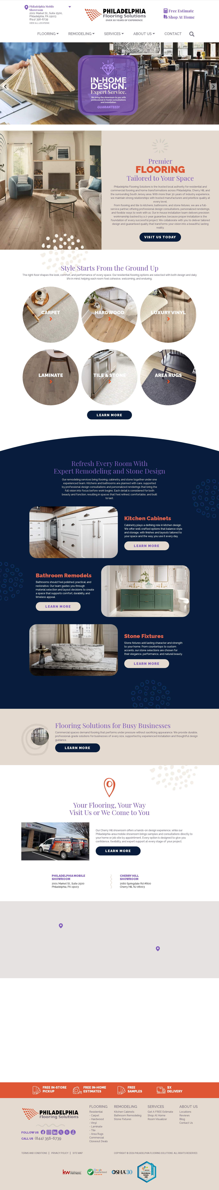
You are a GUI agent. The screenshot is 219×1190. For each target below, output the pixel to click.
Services (112, 34)
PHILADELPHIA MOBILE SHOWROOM (68, 877)
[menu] (109, 33)
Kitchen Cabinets (124, 1111)
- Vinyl (93, 1122)
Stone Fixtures (122, 1119)
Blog (182, 1119)
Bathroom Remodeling (127, 1115)
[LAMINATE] (51, 404)
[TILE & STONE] (109, 404)
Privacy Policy (59, 1153)
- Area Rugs (96, 1133)
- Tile (92, 1130)
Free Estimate (181, 10)
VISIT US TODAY (160, 237)
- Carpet (94, 1115)
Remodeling (79, 34)
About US (142, 34)
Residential (96, 1111)
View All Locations (39, 23)
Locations (185, 1111)
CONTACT (173, 34)
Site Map (78, 1153)
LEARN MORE (146, 546)
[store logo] (99, 14)
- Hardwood (96, 1119)
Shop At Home (181, 17)
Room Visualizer (157, 1119)
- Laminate (95, 1126)
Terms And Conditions (34, 1153)
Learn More (109, 415)
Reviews (184, 1115)
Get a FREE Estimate (160, 1111)
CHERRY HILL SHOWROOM (129, 877)
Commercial (96, 1137)
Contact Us (186, 1122)
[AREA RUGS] (168, 404)
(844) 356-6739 (38, 19)
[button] (61, 925)
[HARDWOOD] (109, 341)
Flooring (46, 34)
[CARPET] (51, 341)
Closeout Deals (98, 1141)
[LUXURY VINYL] (168, 341)
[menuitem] (109, 33)
